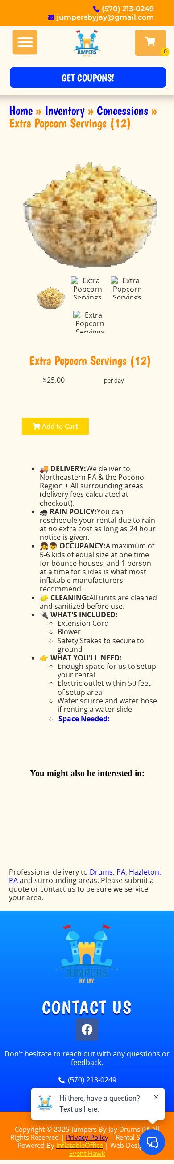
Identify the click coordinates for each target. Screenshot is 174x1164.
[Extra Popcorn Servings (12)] (50, 298)
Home (21, 110)
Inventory (65, 110)
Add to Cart (59, 426)
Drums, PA (107, 872)
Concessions (122, 110)
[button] (25, 42)
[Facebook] (87, 1029)
